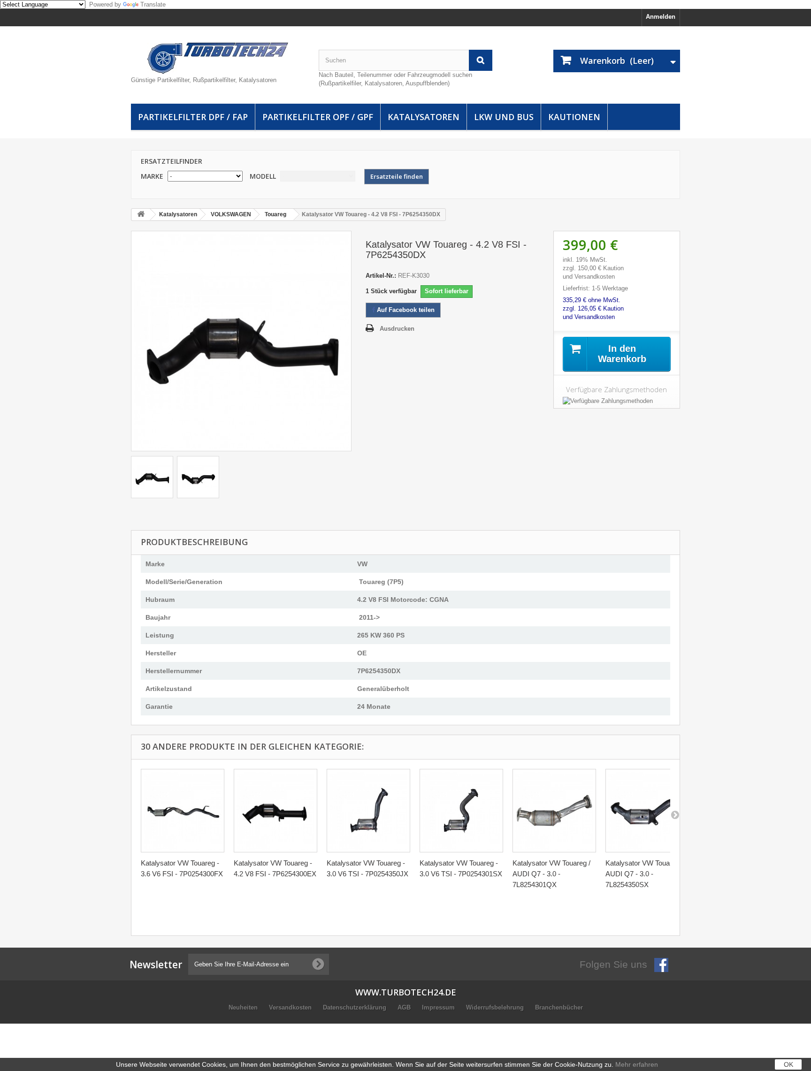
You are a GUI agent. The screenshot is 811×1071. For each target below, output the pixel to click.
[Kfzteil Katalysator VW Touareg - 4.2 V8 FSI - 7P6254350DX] (152, 477)
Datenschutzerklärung (355, 1007)
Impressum (439, 1007)
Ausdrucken (397, 328)
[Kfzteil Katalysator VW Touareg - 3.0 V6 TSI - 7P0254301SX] (461, 810)
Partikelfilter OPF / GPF (317, 116)
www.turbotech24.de (405, 992)
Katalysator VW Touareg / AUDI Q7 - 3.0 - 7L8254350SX (644, 874)
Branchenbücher (559, 1007)
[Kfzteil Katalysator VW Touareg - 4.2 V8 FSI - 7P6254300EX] (275, 810)
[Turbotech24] (218, 58)
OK (788, 1064)
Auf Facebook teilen (405, 309)
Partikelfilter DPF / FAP (193, 116)
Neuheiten (244, 1007)
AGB (405, 1007)
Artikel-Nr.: (381, 275)
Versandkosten (291, 1007)
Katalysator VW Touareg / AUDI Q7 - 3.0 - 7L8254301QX (551, 874)
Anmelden (660, 16)
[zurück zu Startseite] (141, 214)
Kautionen (574, 116)
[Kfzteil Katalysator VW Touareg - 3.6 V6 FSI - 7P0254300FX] (182, 810)
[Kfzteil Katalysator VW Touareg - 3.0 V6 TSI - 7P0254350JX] (368, 810)
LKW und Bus (504, 116)
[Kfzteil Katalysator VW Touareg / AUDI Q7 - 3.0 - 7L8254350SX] (647, 810)
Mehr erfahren (636, 1064)
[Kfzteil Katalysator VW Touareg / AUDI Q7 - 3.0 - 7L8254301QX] (554, 810)
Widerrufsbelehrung (496, 1007)
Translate (153, 4)
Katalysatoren (423, 116)
